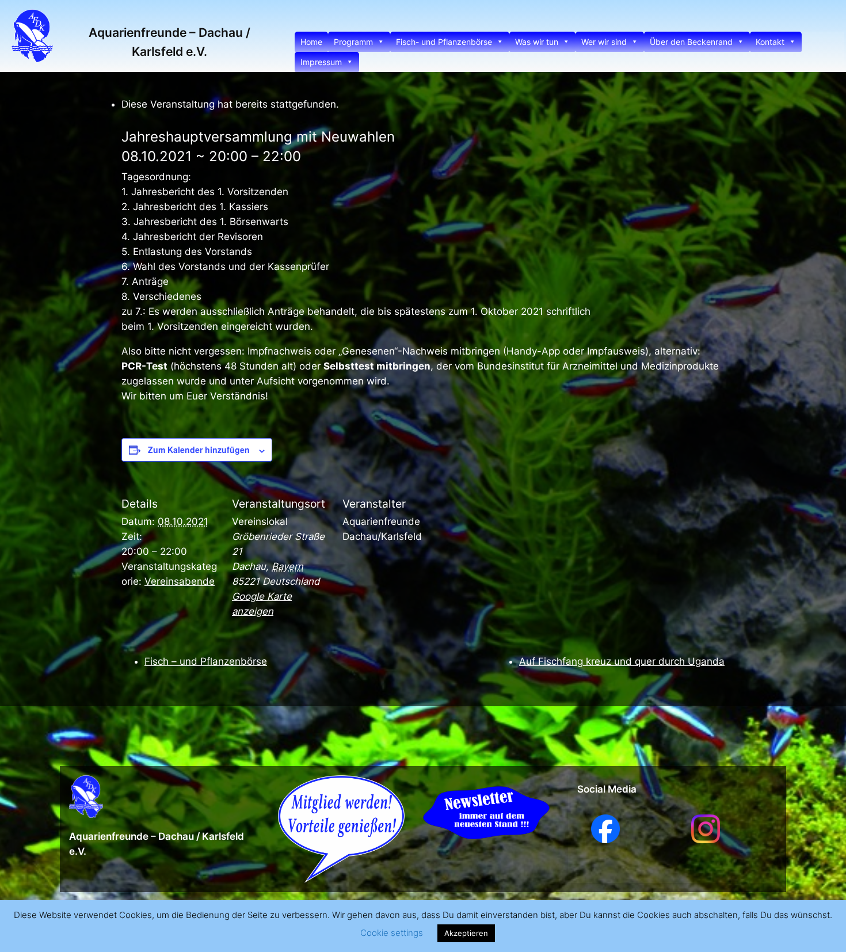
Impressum (321, 62)
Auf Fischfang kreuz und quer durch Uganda (622, 661)
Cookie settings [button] (391, 932)
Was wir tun (536, 42)
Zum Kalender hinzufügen (199, 449)
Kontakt (770, 42)
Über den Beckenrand (691, 42)
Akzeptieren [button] (466, 933)
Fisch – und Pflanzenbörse (205, 661)
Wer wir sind (604, 42)
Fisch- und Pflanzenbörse (444, 42)
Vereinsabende (179, 581)
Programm (353, 42)
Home (311, 42)
